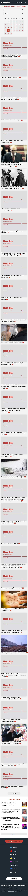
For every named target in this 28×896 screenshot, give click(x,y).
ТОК (14, 858)
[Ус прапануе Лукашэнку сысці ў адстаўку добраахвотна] (14, 90)
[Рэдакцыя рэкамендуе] (26, 799)
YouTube (15, 851)
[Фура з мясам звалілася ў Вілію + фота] (14, 468)
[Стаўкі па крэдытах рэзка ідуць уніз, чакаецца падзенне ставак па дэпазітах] (14, 402)
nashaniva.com (11, 891)
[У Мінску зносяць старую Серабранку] (14, 644)
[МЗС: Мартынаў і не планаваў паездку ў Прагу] (14, 425)
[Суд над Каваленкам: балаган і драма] (14, 333)
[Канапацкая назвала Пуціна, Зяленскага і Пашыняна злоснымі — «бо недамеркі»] (14, 819)
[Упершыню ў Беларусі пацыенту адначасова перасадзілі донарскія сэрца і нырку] (14, 666)
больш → (14, 834)
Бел (17, 2)
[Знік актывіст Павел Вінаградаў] (14, 111)
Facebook (14, 868)
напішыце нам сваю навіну (14, 841)
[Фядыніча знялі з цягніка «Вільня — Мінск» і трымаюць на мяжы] (14, 47)
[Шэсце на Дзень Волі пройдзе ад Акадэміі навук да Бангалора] (14, 623)
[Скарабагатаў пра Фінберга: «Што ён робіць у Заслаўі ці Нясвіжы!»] (14, 734)
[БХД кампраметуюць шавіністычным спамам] (14, 778)
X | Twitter (14, 865)
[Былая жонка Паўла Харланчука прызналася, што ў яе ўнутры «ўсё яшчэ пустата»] (14, 811)
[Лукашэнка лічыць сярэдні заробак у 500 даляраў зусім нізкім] (14, 513)
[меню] (26, 2)
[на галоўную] (5, 2)
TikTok (14, 854)
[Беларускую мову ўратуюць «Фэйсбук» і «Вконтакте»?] (14, 600)
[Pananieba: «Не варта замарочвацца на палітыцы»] (14, 133)
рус (22, 2)
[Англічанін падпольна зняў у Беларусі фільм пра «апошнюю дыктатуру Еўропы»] (14, 156)
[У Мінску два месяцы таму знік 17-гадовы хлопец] (14, 201)
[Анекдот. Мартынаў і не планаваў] (14, 579)
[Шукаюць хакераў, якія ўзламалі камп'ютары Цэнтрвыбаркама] (14, 689)
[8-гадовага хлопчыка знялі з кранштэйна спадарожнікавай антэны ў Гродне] (14, 378)
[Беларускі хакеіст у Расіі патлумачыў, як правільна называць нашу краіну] (14, 804)
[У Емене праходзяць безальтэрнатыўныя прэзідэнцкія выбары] (14, 756)
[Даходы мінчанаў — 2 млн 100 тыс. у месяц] (14, 290)
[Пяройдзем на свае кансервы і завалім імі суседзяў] (14, 267)
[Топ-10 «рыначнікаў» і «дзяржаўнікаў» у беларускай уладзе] (14, 355)
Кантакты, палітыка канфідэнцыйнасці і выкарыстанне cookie (13, 886)
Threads (14, 872)
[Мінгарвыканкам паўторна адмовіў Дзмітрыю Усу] (14, 447)
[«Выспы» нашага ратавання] (14, 534)
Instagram (15, 861)
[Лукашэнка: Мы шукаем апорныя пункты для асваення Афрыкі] (14, 312)
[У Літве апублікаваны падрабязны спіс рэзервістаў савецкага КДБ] (14, 179)
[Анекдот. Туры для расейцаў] (14, 68)
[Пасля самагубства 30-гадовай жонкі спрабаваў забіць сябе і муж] (14, 245)
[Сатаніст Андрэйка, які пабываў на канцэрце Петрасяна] (14, 711)
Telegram (14, 847)
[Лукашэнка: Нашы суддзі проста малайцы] (14, 223)
